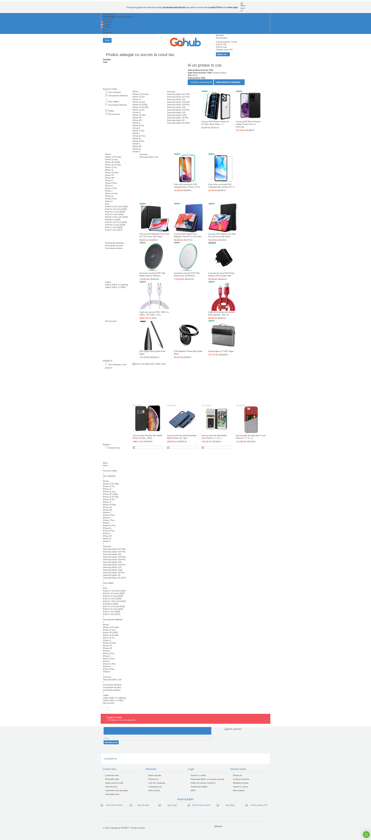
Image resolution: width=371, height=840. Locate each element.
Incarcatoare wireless (114, 248)
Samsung (171, 91)
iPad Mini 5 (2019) (112, 220)
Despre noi (107, 32)
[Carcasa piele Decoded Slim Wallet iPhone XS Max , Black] (148, 419)
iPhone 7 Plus (138, 131)
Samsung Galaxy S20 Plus (178, 105)
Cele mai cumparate (156, 783)
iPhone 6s (137, 138)
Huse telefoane (114, 92)
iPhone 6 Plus (138, 141)
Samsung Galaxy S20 (176, 107)
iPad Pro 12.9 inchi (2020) (116, 209)
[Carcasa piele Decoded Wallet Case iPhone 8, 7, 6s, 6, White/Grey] (216, 419)
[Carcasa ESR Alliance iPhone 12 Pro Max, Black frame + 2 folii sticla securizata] (216, 105)
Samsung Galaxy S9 (175, 120)
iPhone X (136, 123)
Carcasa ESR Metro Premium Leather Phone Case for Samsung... (248, 124)
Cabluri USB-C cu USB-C (115, 287)
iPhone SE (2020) (140, 105)
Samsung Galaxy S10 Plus (178, 110)
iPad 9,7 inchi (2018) (113, 227)
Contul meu (107, 19)
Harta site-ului (154, 790)
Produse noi (153, 779)
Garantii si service (240, 787)
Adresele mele (111, 787)
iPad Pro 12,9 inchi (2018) (116, 222)
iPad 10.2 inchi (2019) (114, 214)
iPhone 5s (137, 149)
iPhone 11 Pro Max (141, 107)
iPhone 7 (136, 133)
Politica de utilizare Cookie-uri (202, 783)
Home (105, 465)
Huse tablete (113, 101)
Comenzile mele (112, 775)
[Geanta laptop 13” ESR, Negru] (223, 335)
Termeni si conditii (198, 775)
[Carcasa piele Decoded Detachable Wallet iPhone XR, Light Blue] (182, 419)
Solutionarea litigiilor (198, 787)
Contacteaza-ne (109, 14)
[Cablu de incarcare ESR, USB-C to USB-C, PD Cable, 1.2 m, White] (154, 296)
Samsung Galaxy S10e (176, 115)
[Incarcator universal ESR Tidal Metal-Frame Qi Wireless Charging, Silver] (189, 257)
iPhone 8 (136, 128)
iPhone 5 (136, 152)
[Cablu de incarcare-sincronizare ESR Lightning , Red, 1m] (223, 296)
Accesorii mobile (110, 471)
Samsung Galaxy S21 (176, 99)
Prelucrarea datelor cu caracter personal (207, 779)
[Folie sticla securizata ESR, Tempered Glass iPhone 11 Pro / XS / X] (189, 168)
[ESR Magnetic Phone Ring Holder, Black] (189, 335)
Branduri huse (114, 448)
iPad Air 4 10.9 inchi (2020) (116, 206)
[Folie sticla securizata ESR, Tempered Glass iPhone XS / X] (223, 168)
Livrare (106, 30)
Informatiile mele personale (116, 790)
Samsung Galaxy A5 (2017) (178, 123)
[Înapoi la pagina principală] (104, 709)
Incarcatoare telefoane (117, 105)
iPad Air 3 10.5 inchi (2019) (116, 217)
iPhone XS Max (139, 115)
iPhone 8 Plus (138, 125)
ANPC (193, 790)
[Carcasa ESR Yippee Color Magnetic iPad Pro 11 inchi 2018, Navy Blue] (189, 218)
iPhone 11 (137, 112)
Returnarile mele (112, 779)
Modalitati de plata (240, 783)
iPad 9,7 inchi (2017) (113, 230)
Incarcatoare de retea (114, 245)
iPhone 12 (137, 99)
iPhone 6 (136, 144)
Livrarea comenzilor (240, 779)
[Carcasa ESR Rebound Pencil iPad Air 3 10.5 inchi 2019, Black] (154, 218)
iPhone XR (137, 120)
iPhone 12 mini (139, 102)
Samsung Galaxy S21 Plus (178, 97)
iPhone (135, 91)
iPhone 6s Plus (139, 136)
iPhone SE (137, 146)
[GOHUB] (185, 42)
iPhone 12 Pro (138, 97)
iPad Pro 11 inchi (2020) (115, 212)
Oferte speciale (154, 775)
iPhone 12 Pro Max (141, 94)
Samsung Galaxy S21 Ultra (178, 94)
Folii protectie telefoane (118, 96)
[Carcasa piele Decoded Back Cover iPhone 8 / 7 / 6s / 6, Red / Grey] (251, 419)
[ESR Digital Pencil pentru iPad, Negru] (154, 335)
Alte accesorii (114, 114)
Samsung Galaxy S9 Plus (178, 118)
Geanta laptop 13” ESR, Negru (221, 351)
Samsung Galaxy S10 (176, 112)
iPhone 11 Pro (138, 110)
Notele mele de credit (114, 783)
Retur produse (238, 790)
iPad (107, 204)
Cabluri (111, 111)
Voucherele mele (112, 794)
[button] (107, 444)
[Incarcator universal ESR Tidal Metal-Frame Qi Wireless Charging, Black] (154, 257)
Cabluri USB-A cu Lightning (116, 285)
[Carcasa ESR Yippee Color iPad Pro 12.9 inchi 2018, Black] (223, 218)
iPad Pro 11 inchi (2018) (115, 225)
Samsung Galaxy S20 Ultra (178, 102)
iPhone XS (137, 118)
